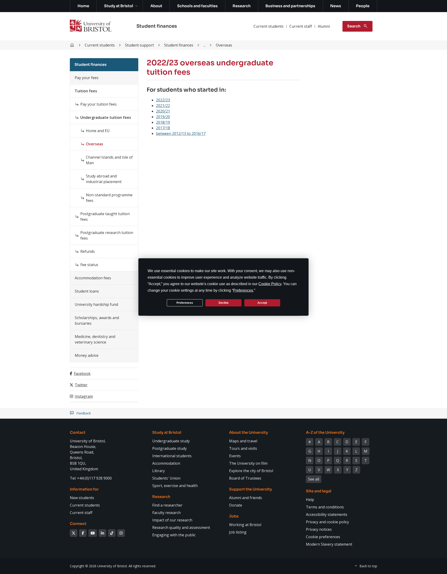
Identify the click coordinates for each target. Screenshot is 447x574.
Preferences (184, 302)
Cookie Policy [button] (269, 284)
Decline (224, 302)
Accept (262, 302)
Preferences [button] (243, 290)
